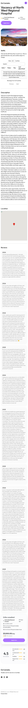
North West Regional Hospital (9, 18)
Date (3, 68)
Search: (5, 64)
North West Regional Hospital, (9, 620)
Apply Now (6, 23)
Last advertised (21, 67)
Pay (15, 68)
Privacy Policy (4, 693)
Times (9, 68)
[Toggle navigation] (26, 3)
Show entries (14, 61)
